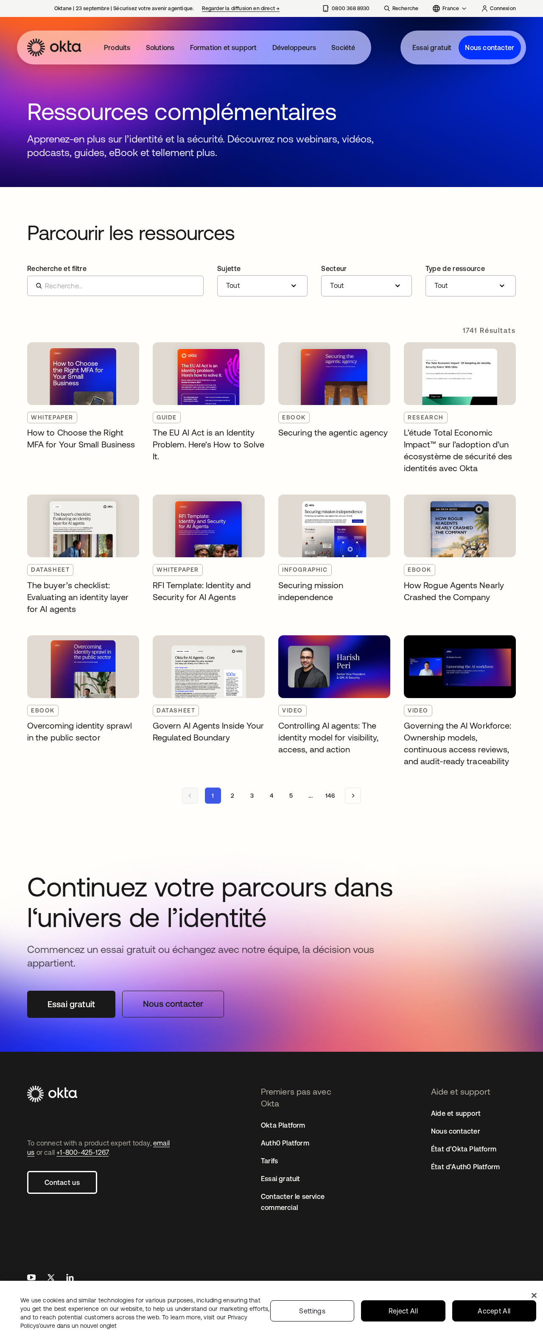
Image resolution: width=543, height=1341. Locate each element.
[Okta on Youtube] (31, 1278)
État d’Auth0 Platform (465, 1167)
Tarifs (269, 1161)
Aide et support (456, 1113)
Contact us (62, 1182)
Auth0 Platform (285, 1143)
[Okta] (54, 47)
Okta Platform (283, 1125)
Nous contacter (489, 47)
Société (343, 47)
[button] (262, 280)
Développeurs (294, 47)
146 (330, 795)
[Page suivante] (353, 796)
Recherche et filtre (57, 268)
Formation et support (223, 47)
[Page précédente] (190, 796)
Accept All (494, 1311)
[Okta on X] (51, 1278)
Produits (117, 47)
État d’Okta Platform (463, 1149)
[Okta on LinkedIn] (70, 1278)
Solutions (160, 47)
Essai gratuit (432, 47)
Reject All (403, 1311)
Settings (312, 1311)
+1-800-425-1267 (82, 1152)
